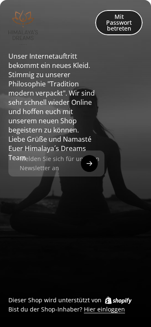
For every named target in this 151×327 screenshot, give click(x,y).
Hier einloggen (104, 310)
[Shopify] (118, 300)
